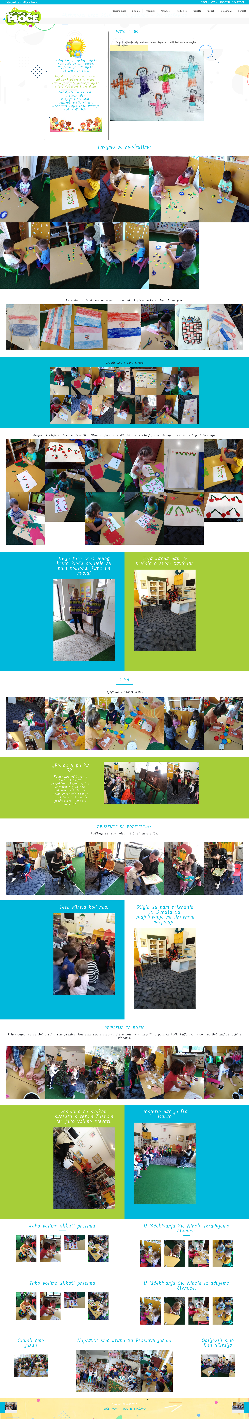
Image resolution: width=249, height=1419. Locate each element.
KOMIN (213, 2)
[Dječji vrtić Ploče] (22, 17)
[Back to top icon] (235, 1412)
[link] (157, 86)
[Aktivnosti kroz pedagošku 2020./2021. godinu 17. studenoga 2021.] (240, 1407)
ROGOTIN (225, 2)
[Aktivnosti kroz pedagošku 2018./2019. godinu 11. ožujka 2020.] (8, 1407)
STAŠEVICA (238, 2)
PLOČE (204, 2)
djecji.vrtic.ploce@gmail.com (22, 2)
